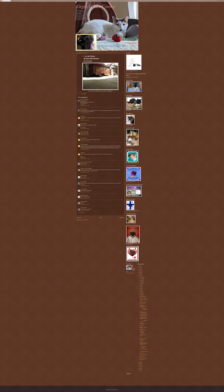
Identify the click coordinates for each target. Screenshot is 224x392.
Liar (140, 337)
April (141, 290)
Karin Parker (83, 138)
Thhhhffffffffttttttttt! (143, 329)
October (141, 280)
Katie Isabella (83, 109)
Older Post (121, 217)
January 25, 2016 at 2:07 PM (85, 198)
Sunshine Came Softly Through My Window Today (143, 318)
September (141, 281)
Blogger (116, 389)
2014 (139, 363)
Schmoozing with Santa (143, 354)
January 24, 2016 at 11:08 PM (85, 149)
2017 (139, 274)
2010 (139, 370)
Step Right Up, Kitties (143, 302)
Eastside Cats (83, 175)
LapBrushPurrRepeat (143, 321)
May (140, 288)
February (141, 293)
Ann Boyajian (83, 189)
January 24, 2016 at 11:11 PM (85, 158)
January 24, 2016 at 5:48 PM (85, 112)
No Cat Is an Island (142, 303)
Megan (82, 152)
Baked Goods (142, 356)
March (141, 291)
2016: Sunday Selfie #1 (143, 357)
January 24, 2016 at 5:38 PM (85, 105)
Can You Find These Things (143, 347)
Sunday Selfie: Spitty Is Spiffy (143, 328)
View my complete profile (130, 273)
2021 (139, 267)
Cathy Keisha (83, 207)
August (141, 283)
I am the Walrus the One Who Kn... (143, 309)
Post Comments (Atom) (84, 219)
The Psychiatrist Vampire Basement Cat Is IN (143, 315)
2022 (139, 266)
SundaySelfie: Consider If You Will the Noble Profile (143, 343)
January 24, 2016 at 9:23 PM (85, 134)
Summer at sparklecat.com (85, 162)
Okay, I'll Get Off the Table (143, 335)
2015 (139, 362)
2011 (139, 368)
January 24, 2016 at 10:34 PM (85, 140)
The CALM (141, 341)
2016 (139, 275)
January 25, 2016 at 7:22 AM (85, 178)
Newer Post (79, 217)
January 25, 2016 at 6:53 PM (85, 210)
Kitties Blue (82, 181)
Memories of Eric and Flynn (85, 168)
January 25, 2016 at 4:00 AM (85, 172)
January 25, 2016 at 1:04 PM (85, 191)
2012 (139, 366)
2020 (139, 269)
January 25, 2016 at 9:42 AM (85, 185)
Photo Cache (83, 123)
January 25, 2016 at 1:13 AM (85, 164)
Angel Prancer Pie (83, 131)
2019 (139, 270)
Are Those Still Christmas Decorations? (142, 332)
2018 (139, 272)
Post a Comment (81, 212)
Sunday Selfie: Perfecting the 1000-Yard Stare (143, 312)
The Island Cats (83, 195)
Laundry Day (141, 325)
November (141, 278)
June (140, 286)
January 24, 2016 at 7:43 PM (85, 128)
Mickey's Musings (83, 99)
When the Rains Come (143, 351)
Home (100, 217)
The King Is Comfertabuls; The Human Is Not (143, 306)
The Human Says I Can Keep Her (143, 339)
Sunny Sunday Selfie (143, 296)
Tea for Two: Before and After (143, 300)
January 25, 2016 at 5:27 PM (85, 204)
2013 (139, 365)
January (141, 294)
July (140, 285)
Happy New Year (142, 359)
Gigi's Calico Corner (96, 6)
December (141, 277)
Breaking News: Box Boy (143, 297)
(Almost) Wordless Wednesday (142, 323)
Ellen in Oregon (83, 144)
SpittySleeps (141, 353)
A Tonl (82, 116)
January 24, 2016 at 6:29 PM (85, 120)
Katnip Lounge (83, 201)
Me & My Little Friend (143, 348)
